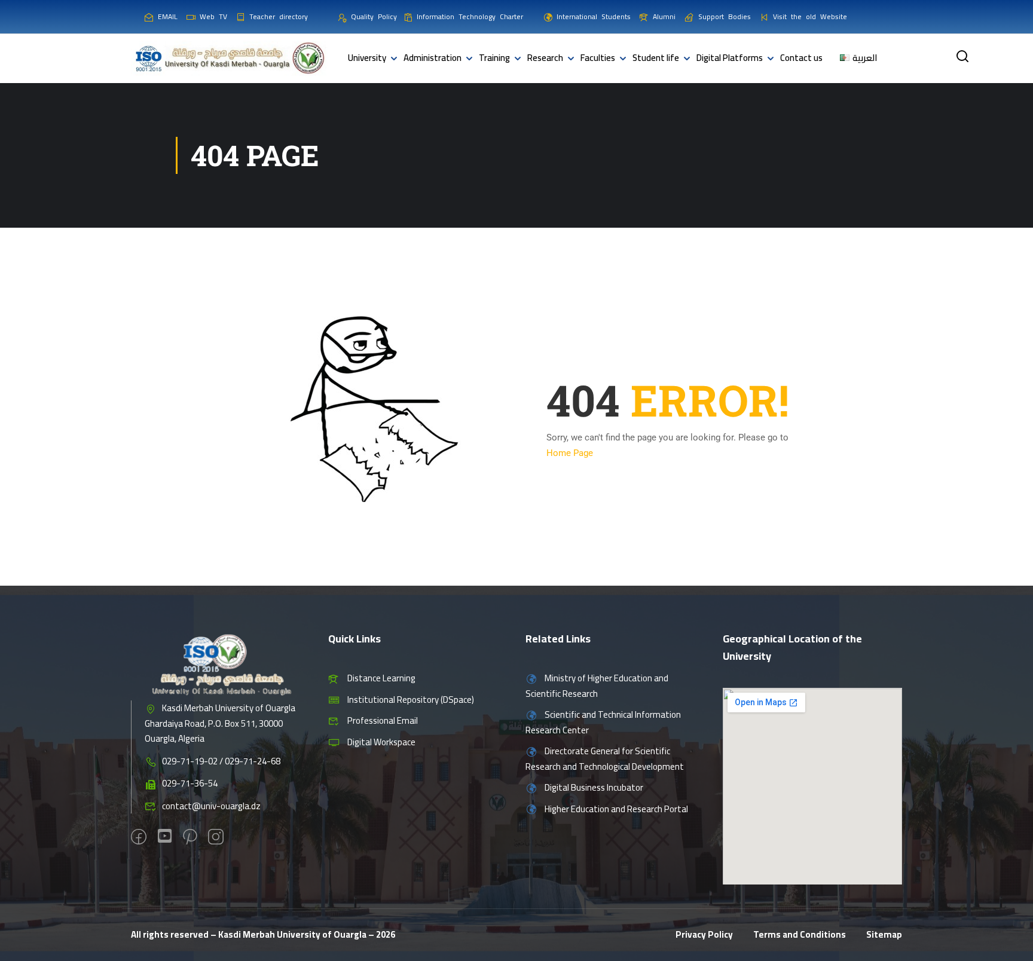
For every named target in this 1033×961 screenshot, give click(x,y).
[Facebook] (138, 838)
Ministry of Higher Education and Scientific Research (596, 685)
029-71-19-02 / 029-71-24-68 (221, 761)
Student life (655, 57)
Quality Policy (373, 16)
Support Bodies (724, 16)
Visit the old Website (810, 16)
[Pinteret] (190, 838)
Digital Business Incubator (594, 787)
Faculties (597, 57)
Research (545, 57)
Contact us (801, 57)
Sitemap (884, 934)
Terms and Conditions (799, 934)
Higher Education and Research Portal (616, 809)
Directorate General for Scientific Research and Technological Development (604, 758)
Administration (433, 57)
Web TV (213, 16)
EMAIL (167, 16)
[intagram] (216, 838)
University (367, 57)
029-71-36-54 (190, 783)
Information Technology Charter (470, 16)
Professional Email (382, 720)
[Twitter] (165, 837)
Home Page (569, 453)
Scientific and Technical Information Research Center (603, 722)
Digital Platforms (729, 57)
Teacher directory (278, 16)
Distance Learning (381, 678)
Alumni (664, 16)
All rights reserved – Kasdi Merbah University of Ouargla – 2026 (263, 934)
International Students (594, 16)
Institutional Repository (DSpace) (410, 699)
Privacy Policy (704, 934)
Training (494, 57)
